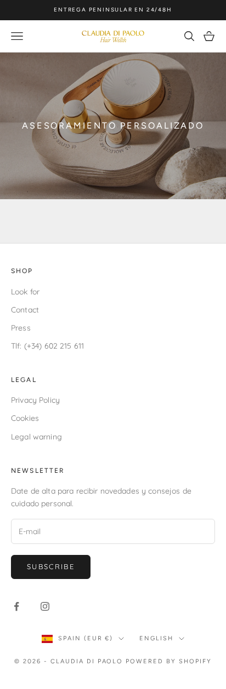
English (156, 638)
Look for (25, 292)
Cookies (25, 418)
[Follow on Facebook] (16, 606)
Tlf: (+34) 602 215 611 (47, 346)
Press (21, 328)
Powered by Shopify (169, 661)
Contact (25, 310)
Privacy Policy (35, 400)
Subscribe (51, 566)
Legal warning (36, 437)
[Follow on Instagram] (44, 606)
